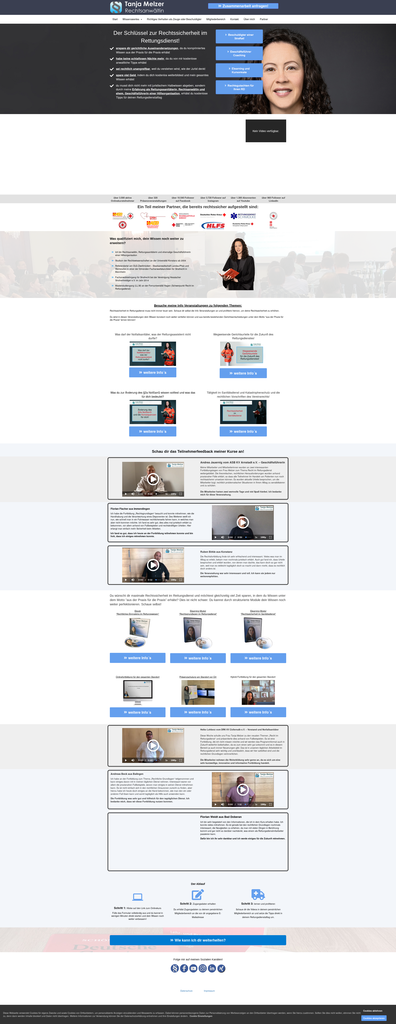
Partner (264, 19)
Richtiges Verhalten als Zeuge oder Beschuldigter (174, 19)
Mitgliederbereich (215, 19)
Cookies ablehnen (372, 1010)
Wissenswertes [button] (131, 19)
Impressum (209, 990)
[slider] (132, 483)
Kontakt (234, 19)
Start (115, 19)
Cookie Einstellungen (201, 1015)
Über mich (249, 19)
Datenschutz (186, 990)
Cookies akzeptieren (374, 1018)
